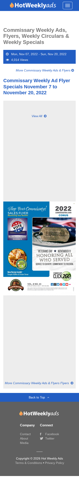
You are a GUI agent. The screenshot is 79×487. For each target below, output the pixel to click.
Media (24, 443)
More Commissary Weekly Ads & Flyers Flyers (37, 383)
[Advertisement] (39, 157)
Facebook (51, 434)
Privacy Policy (54, 463)
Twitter (49, 438)
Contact (25, 434)
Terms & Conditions (29, 463)
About (24, 438)
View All (37, 116)
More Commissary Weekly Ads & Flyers (43, 70)
